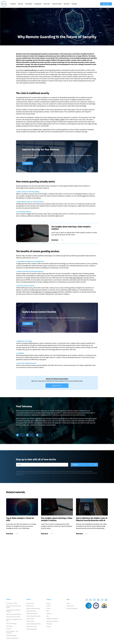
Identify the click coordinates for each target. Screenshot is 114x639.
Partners (48, 606)
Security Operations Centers (33, 616)
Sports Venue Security (31, 613)
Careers (48, 608)
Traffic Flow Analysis (11, 635)
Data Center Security (31, 626)
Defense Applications (31, 629)
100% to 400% (59, 119)
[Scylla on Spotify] (106, 600)
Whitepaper (49, 624)
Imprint (68, 603)
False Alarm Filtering (11, 623)
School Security (30, 603)
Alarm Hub (47, 4)
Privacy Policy (19, 474)
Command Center (57, 4)
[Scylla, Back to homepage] (4, 4)
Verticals (20, 4)
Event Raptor (9, 626)
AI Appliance (37, 4)
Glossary (48, 626)
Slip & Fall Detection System (13, 617)
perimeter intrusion (51, 292)
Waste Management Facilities (33, 624)
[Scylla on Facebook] (86, 600)
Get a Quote (106, 4)
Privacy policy (70, 606)
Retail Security (30, 606)
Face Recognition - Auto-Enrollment (12, 632)
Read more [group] (54, 240)
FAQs (47, 611)
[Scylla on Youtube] (98, 600)
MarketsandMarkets (31, 70)
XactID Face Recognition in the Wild (13, 620)
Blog (47, 616)
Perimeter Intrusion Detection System (13, 606)
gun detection (37, 292)
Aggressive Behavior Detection (13, 614)
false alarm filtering (76, 278)
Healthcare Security (31, 611)
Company (74, 4)
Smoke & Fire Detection (12, 638)
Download (27, 163)
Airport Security (30, 618)
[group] (20, 435)
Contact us (49, 613)
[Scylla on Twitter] (102, 600)
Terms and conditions (72, 608)
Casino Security (30, 621)
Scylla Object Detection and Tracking (13, 610)
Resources (66, 4)
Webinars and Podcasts (52, 618)
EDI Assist (8, 628)
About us (48, 603)
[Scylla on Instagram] (94, 600)
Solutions (13, 4)
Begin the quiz (57, 385)
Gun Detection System (11, 603)
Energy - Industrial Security (33, 608)
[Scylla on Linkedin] (90, 600)
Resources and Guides (51, 621)
